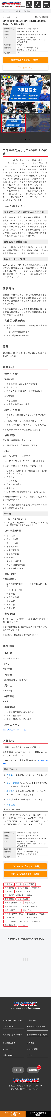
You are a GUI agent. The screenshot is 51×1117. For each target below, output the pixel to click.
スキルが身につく (12, 918)
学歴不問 (36, 888)
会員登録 (34, 1069)
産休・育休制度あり (13, 903)
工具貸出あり (10, 925)
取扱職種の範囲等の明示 (37, 1035)
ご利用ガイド (8, 1026)
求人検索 (17, 11)
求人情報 (30, 1043)
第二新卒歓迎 (23, 888)
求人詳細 (27, 11)
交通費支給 (9, 899)
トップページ (6, 11)
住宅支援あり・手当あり (37, 914)
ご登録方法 (31, 1020)
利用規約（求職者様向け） (36, 1028)
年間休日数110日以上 (14, 914)
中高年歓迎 (9, 888)
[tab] (22, 140)
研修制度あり (30, 903)
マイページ (7, 1049)
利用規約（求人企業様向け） (13, 1036)
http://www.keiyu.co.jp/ (14, 730)
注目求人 (8, 884)
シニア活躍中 (10, 921)
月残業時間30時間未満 (14, 895)
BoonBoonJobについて (13, 1020)
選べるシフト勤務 (23, 892)
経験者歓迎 (29, 884)
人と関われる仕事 (30, 918)
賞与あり (31, 895)
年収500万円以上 (30, 906)
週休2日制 (27, 910)
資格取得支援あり (12, 906)
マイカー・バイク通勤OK (29, 921)
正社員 (18, 884)
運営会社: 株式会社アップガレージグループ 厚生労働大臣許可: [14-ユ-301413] (25, 1087)
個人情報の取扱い (10, 1043)
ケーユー (23, 925)
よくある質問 (32, 1049)
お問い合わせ (8, 1055)
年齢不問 (8, 892)
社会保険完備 (23, 899)
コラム (29, 1055)
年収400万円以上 (12, 910)
